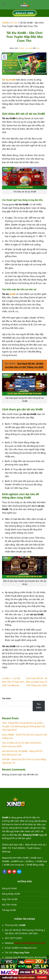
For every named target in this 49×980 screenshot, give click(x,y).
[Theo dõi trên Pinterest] (9, 871)
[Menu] (3, 4)
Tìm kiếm (6, 698)
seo (37, 48)
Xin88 (12, 294)
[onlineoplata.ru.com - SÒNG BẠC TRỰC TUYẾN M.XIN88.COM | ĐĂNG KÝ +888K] (24, 4)
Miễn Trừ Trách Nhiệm (13, 847)
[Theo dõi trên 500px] (19, 871)
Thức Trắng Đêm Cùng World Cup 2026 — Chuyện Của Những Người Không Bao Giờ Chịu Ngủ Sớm (23, 726)
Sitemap (6, 851)
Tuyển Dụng (33, 847)
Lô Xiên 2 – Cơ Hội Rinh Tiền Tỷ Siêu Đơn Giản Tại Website (13, 682)
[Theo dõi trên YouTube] (14, 871)
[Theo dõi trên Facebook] (4, 871)
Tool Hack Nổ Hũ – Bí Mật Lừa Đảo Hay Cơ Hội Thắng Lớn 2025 (36, 682)
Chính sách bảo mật (12, 844)
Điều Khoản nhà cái (35, 844)
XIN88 (5, 22)
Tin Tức (14, 22)
